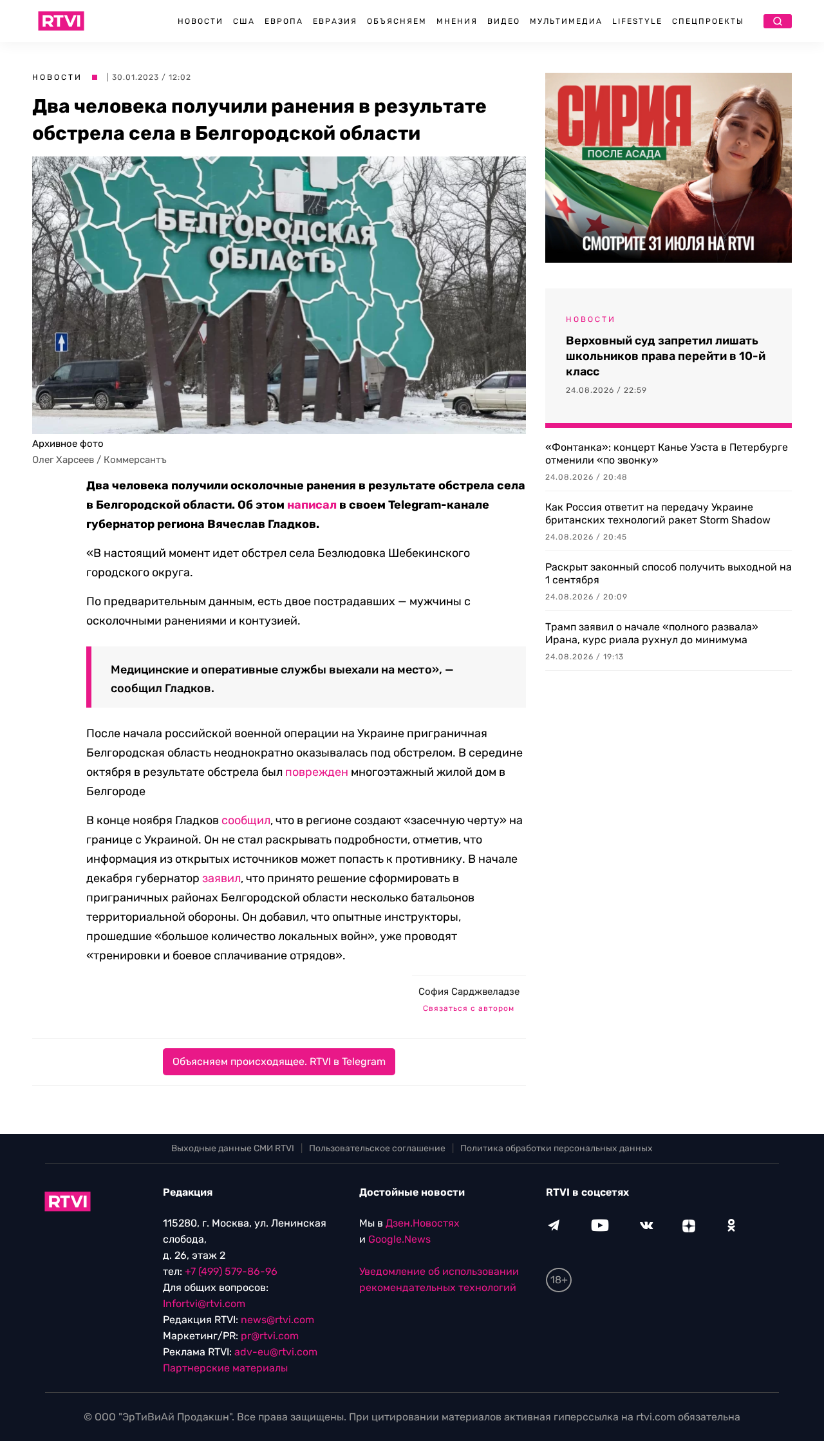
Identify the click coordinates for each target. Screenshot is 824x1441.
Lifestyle (637, 21)
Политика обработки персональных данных (556, 1148)
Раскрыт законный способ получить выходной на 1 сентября (668, 573)
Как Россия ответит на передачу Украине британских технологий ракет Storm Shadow (658, 513)
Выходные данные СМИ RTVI (232, 1148)
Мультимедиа (566, 21)
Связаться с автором (468, 1008)
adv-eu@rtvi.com (275, 1352)
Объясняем (397, 21)
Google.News (399, 1239)
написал (312, 505)
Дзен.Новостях (423, 1223)
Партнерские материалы (225, 1368)
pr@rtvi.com (270, 1336)
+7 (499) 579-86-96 (231, 1271)
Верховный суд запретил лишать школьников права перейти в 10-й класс (665, 356)
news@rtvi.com (277, 1320)
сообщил (244, 820)
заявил (221, 878)
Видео (503, 21)
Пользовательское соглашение (377, 1148)
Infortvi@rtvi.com (204, 1303)
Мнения (457, 21)
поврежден (316, 772)
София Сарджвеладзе (469, 991)
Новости (200, 21)
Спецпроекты (708, 21)
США (244, 21)
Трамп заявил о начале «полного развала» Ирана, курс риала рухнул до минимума (651, 633)
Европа (284, 21)
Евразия (335, 21)
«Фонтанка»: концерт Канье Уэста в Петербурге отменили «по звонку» (666, 453)
